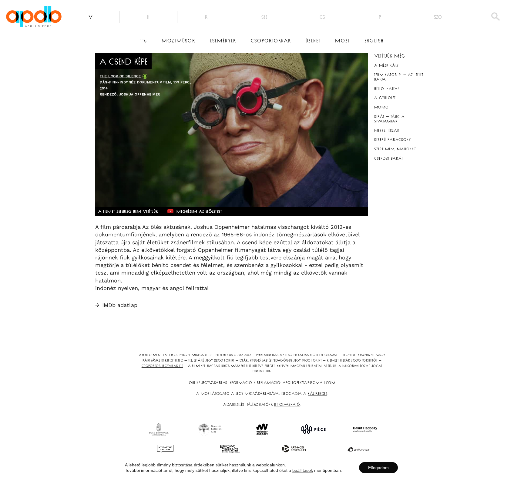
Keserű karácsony (392, 140)
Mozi (342, 40)
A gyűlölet (385, 98)
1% (143, 40)
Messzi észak (386, 130)
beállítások (302, 470)
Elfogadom (378, 467)
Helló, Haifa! (386, 89)
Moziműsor (179, 40)
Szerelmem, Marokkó (395, 149)
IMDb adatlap (116, 305)
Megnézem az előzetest (199, 212)
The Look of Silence (120, 76)
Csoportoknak (271, 40)
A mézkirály (386, 65)
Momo (381, 107)
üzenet (313, 40)
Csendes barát (388, 158)
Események (223, 40)
